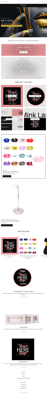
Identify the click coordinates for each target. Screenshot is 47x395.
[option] (23, 5)
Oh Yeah (24, 331)
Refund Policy (23, 384)
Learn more (7, 176)
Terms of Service (23, 388)
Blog (23, 376)
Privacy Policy (23, 382)
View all (23, 234)
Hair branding (6, 25)
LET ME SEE (23, 367)
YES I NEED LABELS (23, 297)
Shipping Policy (23, 386)
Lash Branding (17, 25)
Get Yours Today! (7, 225)
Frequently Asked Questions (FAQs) (23, 378)
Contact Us (23, 374)
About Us (23, 372)
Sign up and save (23, 392)
